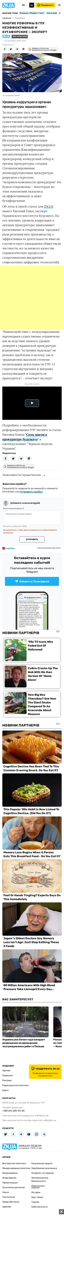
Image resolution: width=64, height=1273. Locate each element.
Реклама (6, 1080)
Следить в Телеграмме (34, 581)
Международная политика (16, 1168)
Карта (5, 1090)
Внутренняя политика (14, 1163)
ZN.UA (48, 206)
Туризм (35, 1202)
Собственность (39, 1206)
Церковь (6, 1206)
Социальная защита (42, 1163)
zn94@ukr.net (41, 1115)
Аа (31, 5)
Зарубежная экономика (44, 1168)
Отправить (32, 539)
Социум (35, 1187)
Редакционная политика (15, 1085)
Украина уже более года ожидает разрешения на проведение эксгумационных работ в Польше (23, 1043)
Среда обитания (10, 1202)
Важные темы (10, 13)
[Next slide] (59, 13)
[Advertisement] (32, 297)
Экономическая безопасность (39, 1179)
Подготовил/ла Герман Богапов (22, 474)
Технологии (8, 1197)
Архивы (6, 1070)
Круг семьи (37, 1197)
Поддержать (47, 5)
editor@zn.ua (49, 1120)
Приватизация (10, 1182)
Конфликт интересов (42, 1173)
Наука (5, 1192)
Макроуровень (10, 1173)
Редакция (7, 1075)
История (35, 1192)
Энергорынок (9, 1178)
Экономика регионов (13, 1187)
